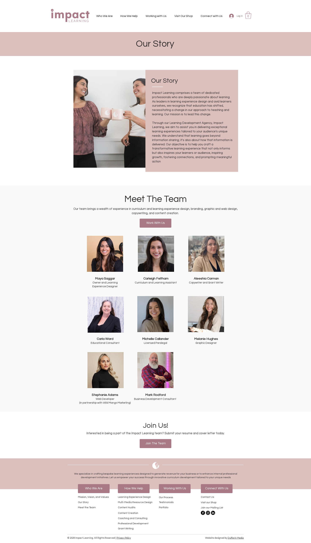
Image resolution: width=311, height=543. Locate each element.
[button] (104, 16)
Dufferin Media (236, 538)
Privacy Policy (124, 538)
